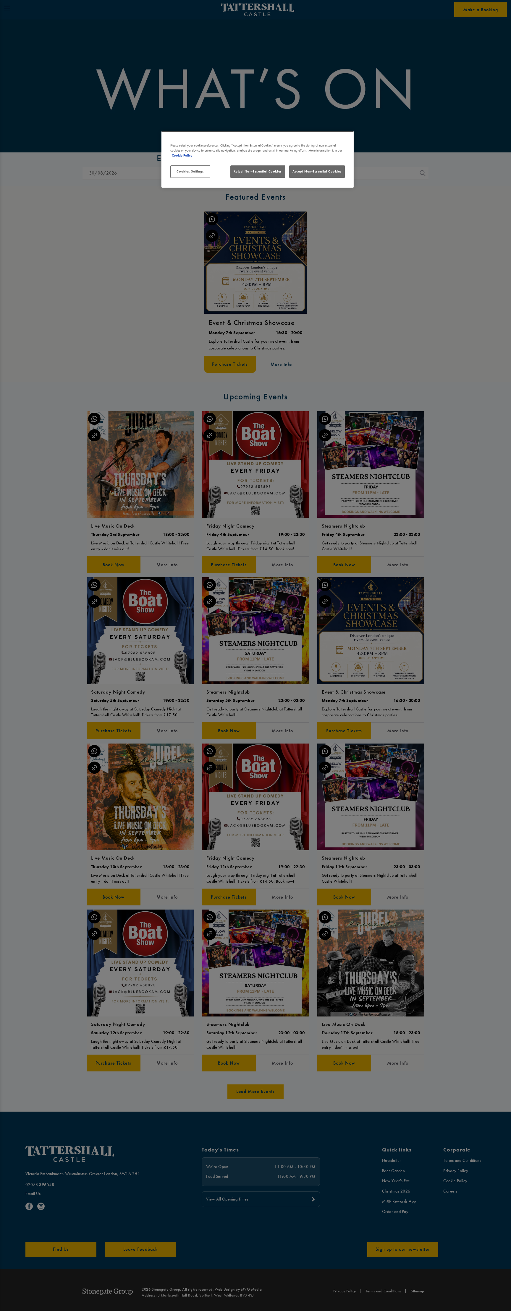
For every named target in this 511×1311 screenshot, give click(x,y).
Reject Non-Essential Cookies (258, 171)
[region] (257, 159)
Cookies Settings (190, 171)
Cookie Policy (182, 155)
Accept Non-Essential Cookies (317, 171)
